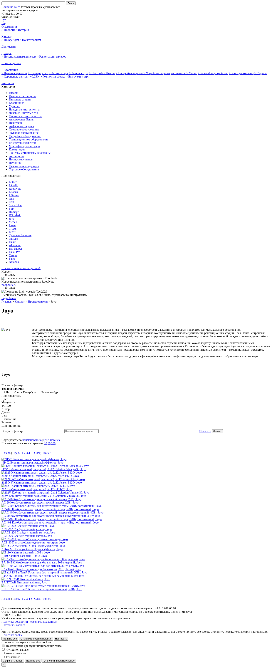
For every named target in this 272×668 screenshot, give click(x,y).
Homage (14, 212)
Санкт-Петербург (25, 392)
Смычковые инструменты (25, 116)
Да (7, 392)
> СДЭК (34, 76)
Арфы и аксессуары (21, 126)
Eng (3, 23)
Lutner (13, 182)
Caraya (13, 255)
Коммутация (17, 149)
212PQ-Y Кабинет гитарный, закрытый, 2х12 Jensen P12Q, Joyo (41, 482)
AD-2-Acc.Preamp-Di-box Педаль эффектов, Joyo (32, 549)
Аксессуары (16, 156)
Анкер (5, 409)
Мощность (8, 402)
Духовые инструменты (23, 112)
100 (53, 443)
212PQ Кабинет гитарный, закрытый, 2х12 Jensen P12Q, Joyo (40, 475)
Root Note (15, 188)
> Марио (191, 73)
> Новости (8, 29)
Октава (13, 238)
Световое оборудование (24, 129)
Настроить (61, 638)
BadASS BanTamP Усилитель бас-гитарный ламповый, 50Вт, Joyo (42, 575)
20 (45, 443)
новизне (55, 440)
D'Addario (15, 215)
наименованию (32, 440)
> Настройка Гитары (102, 73)
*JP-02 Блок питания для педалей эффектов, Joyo (32, 462)
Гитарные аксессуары (22, 96)
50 (49, 443)
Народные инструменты (24, 109)
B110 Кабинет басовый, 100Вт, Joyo (24, 555)
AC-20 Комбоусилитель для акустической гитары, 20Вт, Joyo (39, 502)
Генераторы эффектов (22, 142)
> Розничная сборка (52, 76)
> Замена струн (78, 73)
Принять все (10, 638)
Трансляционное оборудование (28, 139)
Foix (11, 208)
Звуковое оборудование (23, 132)
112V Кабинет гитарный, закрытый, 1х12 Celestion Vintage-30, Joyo (43, 469)
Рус (3, 19)
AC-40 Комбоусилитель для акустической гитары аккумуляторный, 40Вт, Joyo (50, 515)
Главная (6, 301)
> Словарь (34, 73)
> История (22, 29)
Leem (12, 225)
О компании (9, 26)
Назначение (8, 419)
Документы (8, 46)
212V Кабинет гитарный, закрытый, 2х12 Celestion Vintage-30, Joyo (43, 495)
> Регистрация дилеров (51, 56)
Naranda (14, 261)
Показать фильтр (12, 385)
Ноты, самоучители (21, 159)
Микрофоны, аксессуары (24, 146)
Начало (6, 452)
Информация (9, 69)
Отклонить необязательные (36, 638)
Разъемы (6, 422)
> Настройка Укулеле (129, 73)
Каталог (6, 36)
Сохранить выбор (12, 660)
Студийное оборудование (25, 136)
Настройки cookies (13, 625)
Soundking (15, 205)
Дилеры (6, 53)
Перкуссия (15, 122)
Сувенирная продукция (24, 166)
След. (37, 452)
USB (4, 415)
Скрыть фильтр (13, 431)
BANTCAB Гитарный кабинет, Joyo (24, 582)
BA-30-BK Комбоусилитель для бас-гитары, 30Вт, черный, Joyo (41, 562)
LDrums (14, 195)
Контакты (7, 83)
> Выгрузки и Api (77, 76)
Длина (5, 412)
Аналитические (16, 653)
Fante (12, 258)
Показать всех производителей (21, 268)
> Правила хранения (14, 73)
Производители (11, 63)
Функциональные (17, 649)
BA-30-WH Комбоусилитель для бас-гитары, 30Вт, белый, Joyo (41, 569)
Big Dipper (15, 248)
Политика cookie (12, 635)
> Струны (260, 73)
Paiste (12, 242)
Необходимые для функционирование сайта (34, 645)
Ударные (14, 106)
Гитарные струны (20, 99)
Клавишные (16, 102)
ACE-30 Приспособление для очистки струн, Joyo (33, 542)
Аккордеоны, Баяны (21, 119)
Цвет (4, 399)
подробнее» (8, 284)
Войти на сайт (10, 7)
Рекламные (13, 657)
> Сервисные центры (14, 76)
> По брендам (10, 39)
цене (46, 440)
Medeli (13, 222)
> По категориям (30, 39)
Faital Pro (14, 252)
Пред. (16, 452)
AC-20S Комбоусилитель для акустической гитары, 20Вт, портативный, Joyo (50, 509)
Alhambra (15, 245)
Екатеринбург (50, 392)
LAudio (13, 185)
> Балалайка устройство (213, 73)
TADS (13, 228)
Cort (11, 202)
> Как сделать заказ (241, 73)
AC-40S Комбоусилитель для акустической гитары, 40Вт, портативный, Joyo (50, 522)
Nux (11, 198)
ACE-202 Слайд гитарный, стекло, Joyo (26, 529)
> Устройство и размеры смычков (164, 73)
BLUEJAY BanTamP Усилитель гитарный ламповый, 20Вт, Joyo (41, 589)
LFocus (13, 192)
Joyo (11, 218)
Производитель (11, 395)
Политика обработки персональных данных (29, 621)
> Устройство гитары (55, 73)
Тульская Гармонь (20, 235)
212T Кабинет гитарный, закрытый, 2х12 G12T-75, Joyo (36, 489)
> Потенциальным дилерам (18, 56)
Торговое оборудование (24, 169)
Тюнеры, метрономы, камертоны (30, 152)
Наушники (15, 162)
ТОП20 (6, 405)
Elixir (12, 232)
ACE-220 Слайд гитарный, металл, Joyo (26, 535)
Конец (47, 452)
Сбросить (205, 431)
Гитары (13, 92)
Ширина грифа (11, 425)
